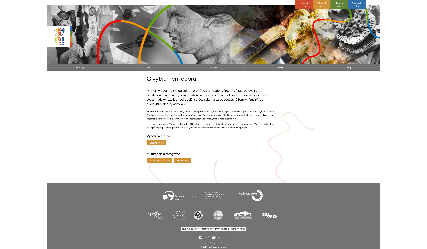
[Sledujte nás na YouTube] (214, 238)
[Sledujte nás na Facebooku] (201, 238)
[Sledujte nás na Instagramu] (207, 238)
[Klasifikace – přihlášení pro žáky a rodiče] (223, 238)
